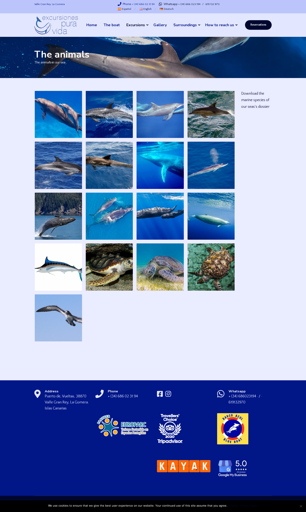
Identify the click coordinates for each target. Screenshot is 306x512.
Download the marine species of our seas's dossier (255, 100)
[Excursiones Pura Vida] (56, 25)
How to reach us (219, 24)
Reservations (258, 24)
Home (91, 24)
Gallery (160, 24)
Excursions (135, 24)
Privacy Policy (249, 505)
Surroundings (185, 24)
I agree (233, 505)
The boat (112, 24)
